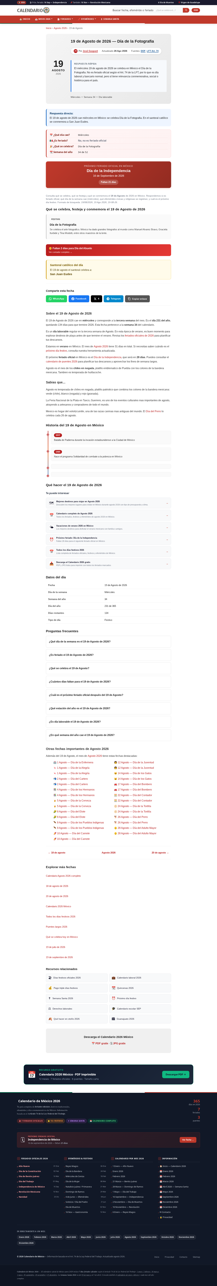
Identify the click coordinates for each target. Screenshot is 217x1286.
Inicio (48, 28)
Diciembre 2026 (26, 1243)
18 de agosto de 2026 (57, 886)
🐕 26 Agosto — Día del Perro (131, 817)
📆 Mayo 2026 (166, 1191)
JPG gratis (119, 1043)
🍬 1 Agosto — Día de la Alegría (71, 767)
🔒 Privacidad (166, 1217)
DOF (143, 51)
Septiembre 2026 (148, 1237)
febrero (136, 1275)
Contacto (183, 1257)
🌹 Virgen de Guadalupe (189, 2)
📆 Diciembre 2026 (168, 1207)
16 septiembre (29, 1275)
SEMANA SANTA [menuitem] (110, 19)
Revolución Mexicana (39, 1191)
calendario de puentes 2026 (61, 361)
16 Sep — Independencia (55, 2)
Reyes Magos (86, 1166)
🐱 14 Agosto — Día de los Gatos (133, 773)
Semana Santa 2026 (60, 998)
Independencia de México (39, 1186)
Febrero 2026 (119, 1176)
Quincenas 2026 (123, 988)
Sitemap (196, 1257)
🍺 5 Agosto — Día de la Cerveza (72, 800)
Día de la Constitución (39, 1171)
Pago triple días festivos (63, 988)
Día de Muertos (86, 1207)
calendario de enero (124, 1275)
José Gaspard (90, 51)
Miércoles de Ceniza (86, 1176)
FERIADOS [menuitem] (64, 19)
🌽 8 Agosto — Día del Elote (69, 811)
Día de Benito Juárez (39, 1176)
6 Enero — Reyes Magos (124, 1212)
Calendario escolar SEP (126, 1008)
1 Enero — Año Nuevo (123, 1166)
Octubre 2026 (167, 1237)
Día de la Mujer (86, 1181)
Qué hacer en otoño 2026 (64, 1019)
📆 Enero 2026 (166, 1171)
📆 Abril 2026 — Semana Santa (174, 1186)
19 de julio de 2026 (55, 947)
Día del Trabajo (39, 1181)
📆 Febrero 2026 (167, 1176)
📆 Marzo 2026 (167, 1181)
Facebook (81, 298)
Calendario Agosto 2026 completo (63, 875)
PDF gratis (101, 1043)
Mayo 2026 (86, 1237)
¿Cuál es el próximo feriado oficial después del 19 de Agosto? (86, 695)
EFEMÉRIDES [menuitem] (86, 19)
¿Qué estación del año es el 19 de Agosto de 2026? (79, 708)
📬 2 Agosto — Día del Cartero (70, 778)
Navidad (39, 1196)
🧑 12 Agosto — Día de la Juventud (134, 762)
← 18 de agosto (56, 852)
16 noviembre (40, 1275)
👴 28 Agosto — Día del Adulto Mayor (135, 828)
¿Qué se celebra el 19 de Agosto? (69, 668)
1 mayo (20, 1275)
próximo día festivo (56, 350)
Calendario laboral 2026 (126, 977)
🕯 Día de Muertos (166, 2)
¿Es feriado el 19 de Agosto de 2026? (71, 655)
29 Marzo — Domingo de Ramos (128, 1186)
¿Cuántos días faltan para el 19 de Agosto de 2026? (80, 681)
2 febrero (146, 1271)
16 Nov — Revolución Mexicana (95, 2)
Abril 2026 (71, 1237)
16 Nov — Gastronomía (86, 1212)
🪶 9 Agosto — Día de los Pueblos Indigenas (78, 822)
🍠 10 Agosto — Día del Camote (71, 833)
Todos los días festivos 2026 (60, 916)
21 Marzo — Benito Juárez (125, 1181)
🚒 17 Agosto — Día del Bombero (133, 784)
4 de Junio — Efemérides (86, 1196)
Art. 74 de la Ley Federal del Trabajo (86, 1256)
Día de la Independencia (108, 171)
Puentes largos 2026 (56, 926)
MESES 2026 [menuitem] (42, 19)
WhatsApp (58, 298)
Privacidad (169, 1257)
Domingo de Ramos (86, 1191)
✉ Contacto (165, 1212)
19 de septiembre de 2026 (59, 957)
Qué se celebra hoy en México (62, 937)
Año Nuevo (39, 1166)
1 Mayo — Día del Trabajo (124, 1191)
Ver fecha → (188, 1139)
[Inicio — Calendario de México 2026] (33, 10)
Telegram (116, 298)
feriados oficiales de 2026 (139, 335)
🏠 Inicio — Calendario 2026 (173, 1166)
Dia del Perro (153, 411)
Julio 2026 (115, 1237)
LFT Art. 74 (153, 51)
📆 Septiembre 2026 (169, 1196)
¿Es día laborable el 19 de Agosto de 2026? (75, 721)
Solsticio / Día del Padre (86, 1201)
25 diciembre (52, 1275)
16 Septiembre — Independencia (128, 1196)
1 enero (139, 1271)
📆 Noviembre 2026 (169, 1201)
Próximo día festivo (124, 998)
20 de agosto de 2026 (57, 896)
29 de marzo (86, 1275)
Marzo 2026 (56, 1237)
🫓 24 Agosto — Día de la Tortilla (132, 806)
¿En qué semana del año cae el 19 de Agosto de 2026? (82, 735)
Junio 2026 (101, 1237)
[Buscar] (186, 10)
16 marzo (155, 1271)
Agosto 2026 (60, 28)
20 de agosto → (160, 852)
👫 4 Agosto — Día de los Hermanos (74, 789)
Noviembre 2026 (186, 1237)
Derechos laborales (60, 1008)
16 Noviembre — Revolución (126, 1207)
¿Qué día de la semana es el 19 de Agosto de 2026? (80, 641)
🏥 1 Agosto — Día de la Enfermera (73, 762)
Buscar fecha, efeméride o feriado (133, 10)
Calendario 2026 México (58, 906)
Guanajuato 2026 (123, 1019)
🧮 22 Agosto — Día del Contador (133, 795)
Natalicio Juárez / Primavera (86, 1186)
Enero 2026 (118, 1171)
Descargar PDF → (176, 1074)
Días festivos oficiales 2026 (64, 977)
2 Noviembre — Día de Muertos (127, 1201)
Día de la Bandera (86, 1171)
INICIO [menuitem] (24, 19)
